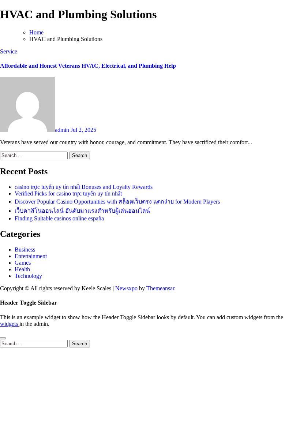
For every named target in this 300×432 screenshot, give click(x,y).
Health (22, 269)
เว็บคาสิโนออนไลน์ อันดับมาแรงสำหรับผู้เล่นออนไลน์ (82, 211)
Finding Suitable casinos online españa (59, 218)
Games (23, 263)
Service (8, 51)
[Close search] (3, 338)
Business (25, 249)
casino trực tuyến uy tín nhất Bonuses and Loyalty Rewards (84, 187)
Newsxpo (126, 288)
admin (63, 130)
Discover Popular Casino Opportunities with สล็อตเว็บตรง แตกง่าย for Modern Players (117, 201)
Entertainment (31, 256)
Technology (28, 276)
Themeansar (160, 288)
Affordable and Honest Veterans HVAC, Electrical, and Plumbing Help (88, 66)
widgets (9, 324)
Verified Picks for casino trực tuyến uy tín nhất (68, 193)
